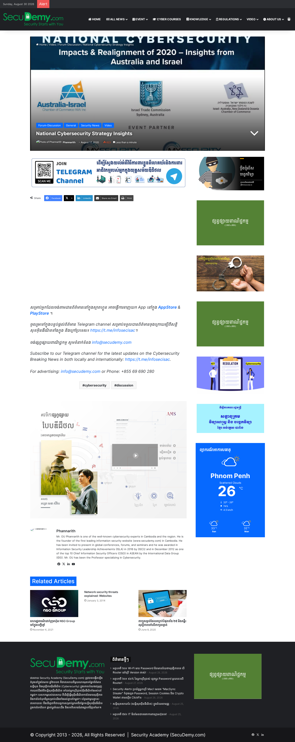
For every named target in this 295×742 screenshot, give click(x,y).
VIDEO (251, 19)
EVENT (140, 19)
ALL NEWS (117, 19)
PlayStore (39, 313)
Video (52, 44)
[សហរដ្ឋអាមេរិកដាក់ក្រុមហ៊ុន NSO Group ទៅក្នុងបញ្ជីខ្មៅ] (54, 603)
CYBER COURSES (168, 19)
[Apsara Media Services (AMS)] (108, 459)
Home (43, 44)
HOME (96, 19)
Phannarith (69, 142)
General (71, 125)
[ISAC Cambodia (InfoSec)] (108, 172)
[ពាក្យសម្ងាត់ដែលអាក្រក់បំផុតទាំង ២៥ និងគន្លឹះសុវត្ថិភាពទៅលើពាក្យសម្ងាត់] (162, 603)
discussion (124, 385)
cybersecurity (95, 385)
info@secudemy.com (80, 371)
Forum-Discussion (69, 44)
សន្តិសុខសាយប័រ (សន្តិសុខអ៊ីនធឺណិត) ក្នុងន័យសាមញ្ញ (141, 703)
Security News (90, 125)
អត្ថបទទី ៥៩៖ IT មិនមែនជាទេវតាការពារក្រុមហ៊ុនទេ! (140, 714)
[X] (63, 564)
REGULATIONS (228, 19)
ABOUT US (273, 19)
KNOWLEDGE (198, 19)
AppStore (168, 307)
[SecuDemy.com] (33, 19)
